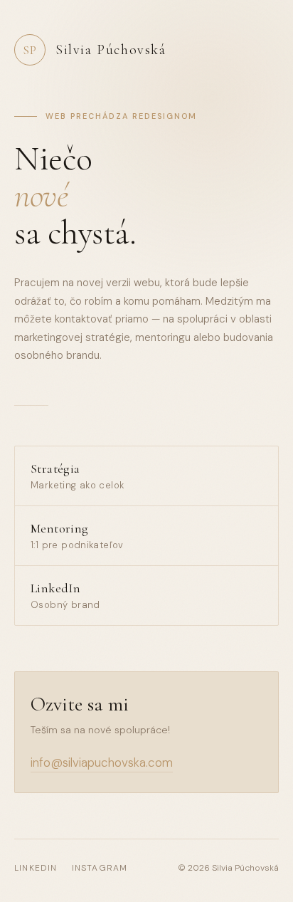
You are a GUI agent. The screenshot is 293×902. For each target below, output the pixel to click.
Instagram (100, 868)
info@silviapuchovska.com (102, 762)
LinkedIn (36, 868)
